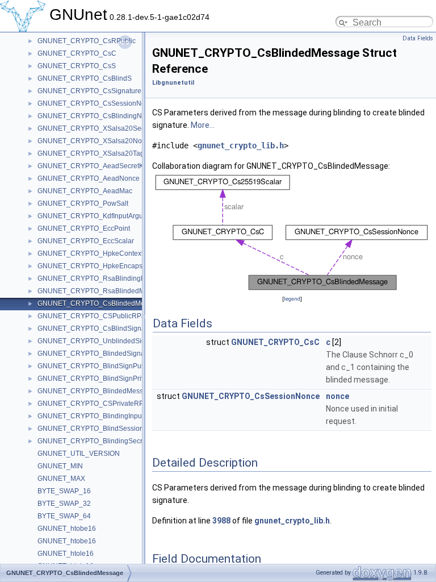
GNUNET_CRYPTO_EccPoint (83, 228)
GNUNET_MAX (61, 479)
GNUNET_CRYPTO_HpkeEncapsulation (100, 266)
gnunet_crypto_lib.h (241, 145)
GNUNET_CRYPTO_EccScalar (85, 241)
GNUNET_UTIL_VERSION (78, 454)
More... (203, 125)
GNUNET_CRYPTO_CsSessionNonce (97, 103)
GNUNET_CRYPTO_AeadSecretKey (94, 166)
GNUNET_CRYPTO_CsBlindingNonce (97, 116)
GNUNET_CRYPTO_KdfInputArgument (97, 216)
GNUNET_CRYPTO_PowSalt (82, 203)
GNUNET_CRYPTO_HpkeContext (90, 253)
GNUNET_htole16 (65, 554)
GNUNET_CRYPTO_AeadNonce (88, 178)
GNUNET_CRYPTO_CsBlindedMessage (100, 303)
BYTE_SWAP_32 (64, 504)
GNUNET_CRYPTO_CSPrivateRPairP (96, 404)
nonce (337, 396)
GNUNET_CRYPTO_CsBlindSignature (97, 328)
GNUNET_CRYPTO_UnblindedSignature (101, 341)
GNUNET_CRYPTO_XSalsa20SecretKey (101, 128)
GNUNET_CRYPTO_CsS (76, 66)
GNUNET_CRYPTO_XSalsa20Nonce (95, 141)
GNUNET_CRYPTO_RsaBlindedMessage (102, 291)
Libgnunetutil (173, 82)
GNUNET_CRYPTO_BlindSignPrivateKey (101, 379)
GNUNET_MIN (60, 466)
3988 (221, 520)
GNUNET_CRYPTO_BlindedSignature (97, 353)
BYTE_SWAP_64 (64, 516)
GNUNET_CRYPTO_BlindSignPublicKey (100, 366)
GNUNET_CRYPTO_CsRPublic (86, 41)
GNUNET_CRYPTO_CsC (76, 53)
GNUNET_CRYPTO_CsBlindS (84, 78)
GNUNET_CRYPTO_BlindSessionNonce (100, 429)
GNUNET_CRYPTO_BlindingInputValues (101, 416)
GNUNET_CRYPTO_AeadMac (84, 191)
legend (292, 299)
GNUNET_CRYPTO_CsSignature (89, 91)
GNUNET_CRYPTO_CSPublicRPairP (95, 316)
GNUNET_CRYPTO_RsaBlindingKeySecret (105, 278)
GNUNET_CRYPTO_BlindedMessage (96, 391)
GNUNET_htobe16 (66, 529)
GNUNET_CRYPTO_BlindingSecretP (95, 441)
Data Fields (418, 38)
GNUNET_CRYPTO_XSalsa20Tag (90, 153)
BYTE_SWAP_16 (64, 491)
